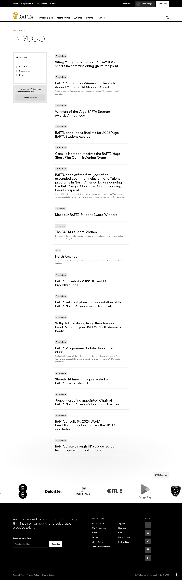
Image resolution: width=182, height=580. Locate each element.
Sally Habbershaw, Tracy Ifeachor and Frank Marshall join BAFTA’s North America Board (91, 316)
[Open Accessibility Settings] (177, 575)
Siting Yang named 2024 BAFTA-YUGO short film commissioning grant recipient (89, 55)
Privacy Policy (33, 575)
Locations (126, 4)
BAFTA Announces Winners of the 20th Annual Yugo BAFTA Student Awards (88, 76)
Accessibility (18, 575)
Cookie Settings (48, 575)
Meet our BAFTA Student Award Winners (74, 206)
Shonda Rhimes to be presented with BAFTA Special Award (83, 370)
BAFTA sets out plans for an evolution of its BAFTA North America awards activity (91, 295)
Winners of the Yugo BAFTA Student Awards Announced (82, 103)
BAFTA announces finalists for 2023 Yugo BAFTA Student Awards (87, 124)
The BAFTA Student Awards (67, 223)
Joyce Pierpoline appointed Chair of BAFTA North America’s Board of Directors (89, 393)
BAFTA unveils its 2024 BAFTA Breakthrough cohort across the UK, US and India (89, 414)
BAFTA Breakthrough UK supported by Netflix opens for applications (88, 437)
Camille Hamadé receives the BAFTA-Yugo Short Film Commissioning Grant (89, 147)
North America (60, 247)
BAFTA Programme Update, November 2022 (76, 339)
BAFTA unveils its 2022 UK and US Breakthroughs (78, 272)
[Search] (167, 18)
